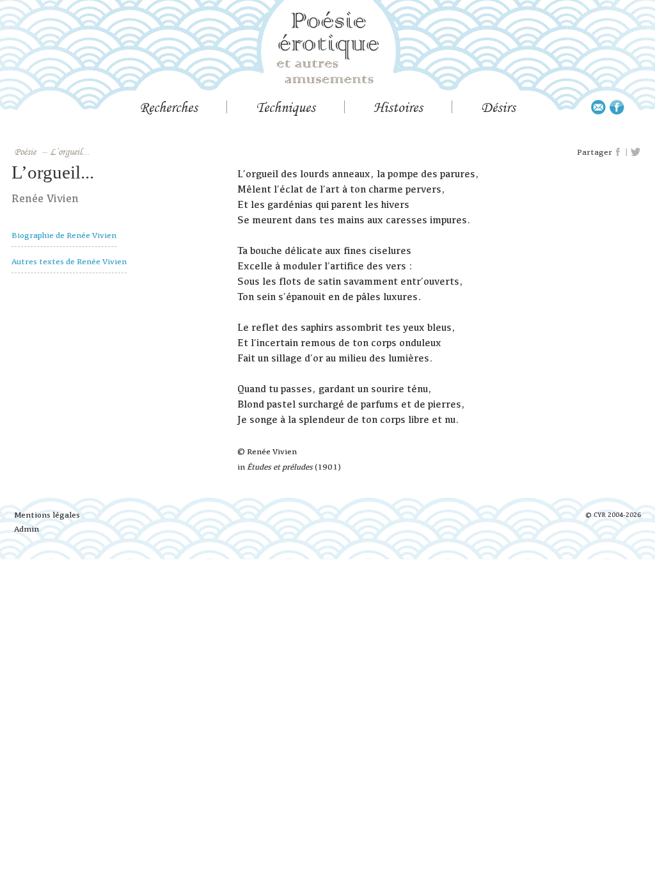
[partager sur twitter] (635, 152)
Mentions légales (47, 515)
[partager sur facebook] (618, 152)
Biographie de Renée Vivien (64, 235)
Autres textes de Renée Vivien (69, 261)
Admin (26, 529)
